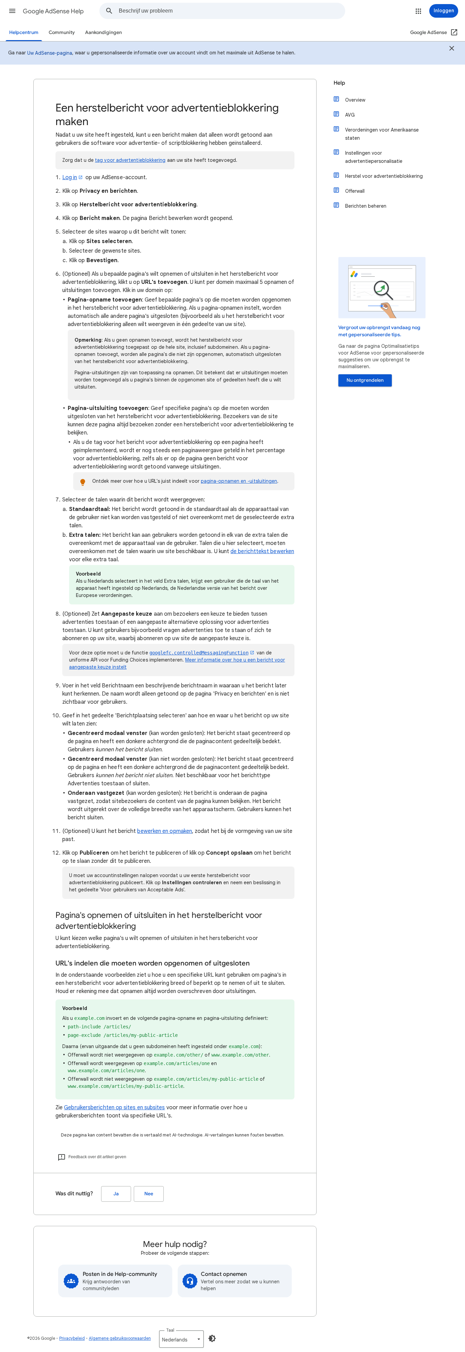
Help (339, 83)
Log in (69, 177)
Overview (355, 100)
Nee (148, 1194)
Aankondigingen (103, 32)
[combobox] (232, 11)
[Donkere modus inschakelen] (212, 1338)
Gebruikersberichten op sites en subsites (114, 1107)
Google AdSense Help (53, 11)
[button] (12, 11)
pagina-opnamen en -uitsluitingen (239, 481)
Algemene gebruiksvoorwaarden (120, 1338)
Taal (170, 1330)
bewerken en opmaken (164, 831)
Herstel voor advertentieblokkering (384, 176)
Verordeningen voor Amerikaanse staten (382, 134)
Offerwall (355, 191)
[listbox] (181, 1339)
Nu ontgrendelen (365, 380)
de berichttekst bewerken (262, 551)
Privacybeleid (72, 1338)
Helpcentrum (23, 32)
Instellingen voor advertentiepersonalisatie (373, 157)
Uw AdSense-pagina (49, 53)
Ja (116, 1194)
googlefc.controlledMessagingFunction (198, 652)
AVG (350, 115)
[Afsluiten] (452, 49)
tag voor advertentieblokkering (130, 160)
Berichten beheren (365, 206)
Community (62, 32)
